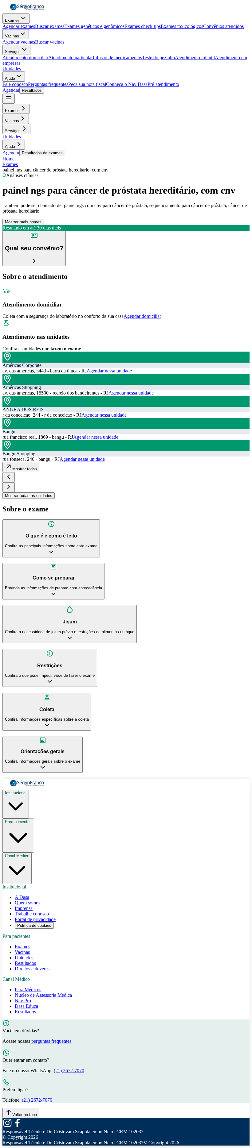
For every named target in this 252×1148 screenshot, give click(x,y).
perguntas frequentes (51, 1041)
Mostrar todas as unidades (28, 495)
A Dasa (22, 897)
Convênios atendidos (223, 26)
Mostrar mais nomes (23, 222)
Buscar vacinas (49, 41)
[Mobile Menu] (8, 99)
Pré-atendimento (163, 84)
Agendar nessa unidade (109, 370)
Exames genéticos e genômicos (94, 26)
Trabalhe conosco (32, 913)
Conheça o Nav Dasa (127, 84)
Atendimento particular (70, 57)
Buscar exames (49, 26)
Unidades (11, 68)
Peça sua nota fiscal (87, 84)
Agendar (10, 90)
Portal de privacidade (35, 919)
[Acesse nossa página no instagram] (7, 1126)
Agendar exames (18, 26)
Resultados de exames (42, 153)
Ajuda (10, 78)
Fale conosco (15, 84)
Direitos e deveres (32, 968)
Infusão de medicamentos (117, 57)
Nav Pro (23, 1000)
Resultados (32, 90)
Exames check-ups (142, 26)
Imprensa (24, 908)
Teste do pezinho (158, 57)
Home (8, 158)
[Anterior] (8, 477)
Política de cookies (34, 925)
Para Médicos (28, 989)
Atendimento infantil (195, 57)
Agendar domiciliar (142, 316)
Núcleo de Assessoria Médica (43, 995)
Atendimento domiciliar (25, 57)
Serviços (13, 51)
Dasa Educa (26, 1006)
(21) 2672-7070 (69, 1070)
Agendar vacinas (18, 41)
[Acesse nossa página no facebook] (17, 1126)
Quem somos (27, 902)
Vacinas (12, 36)
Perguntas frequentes (48, 84)
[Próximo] (8, 487)
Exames (12, 20)
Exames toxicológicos (182, 26)
